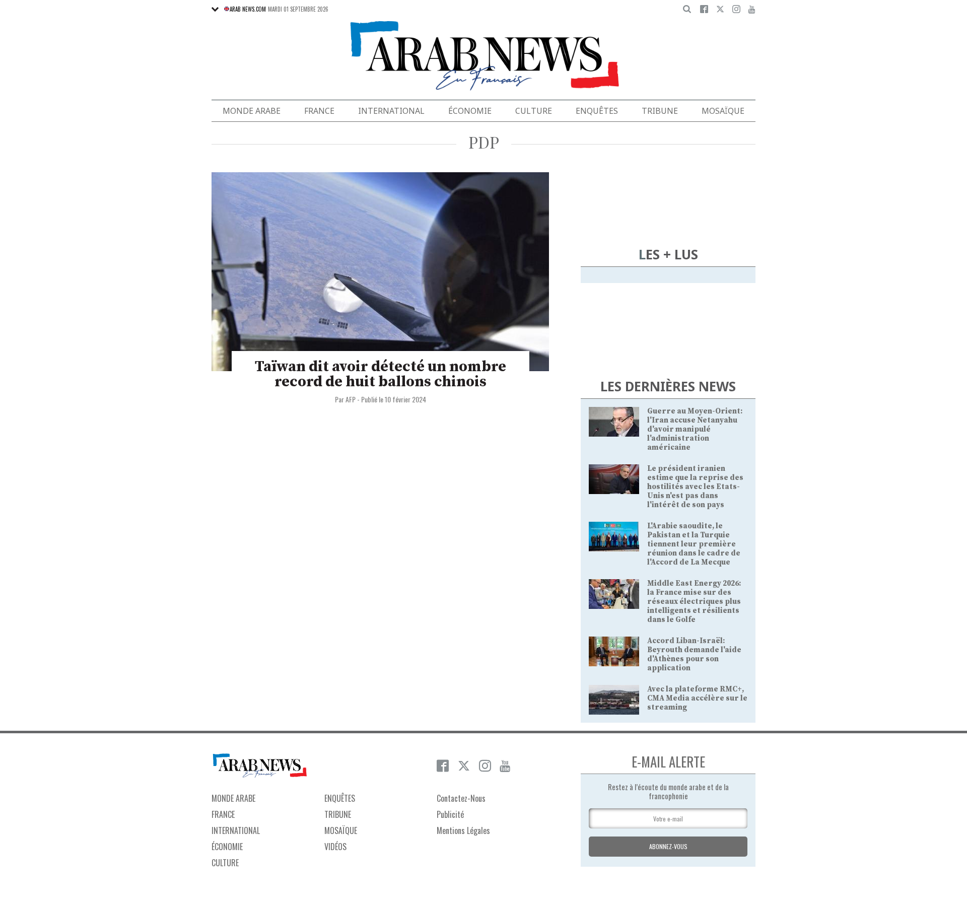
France (319, 110)
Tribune (660, 110)
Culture (533, 110)
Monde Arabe (252, 110)
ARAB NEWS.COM (248, 9)
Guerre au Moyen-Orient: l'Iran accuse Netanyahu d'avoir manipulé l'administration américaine (694, 429)
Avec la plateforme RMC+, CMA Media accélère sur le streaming (697, 698)
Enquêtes (597, 110)
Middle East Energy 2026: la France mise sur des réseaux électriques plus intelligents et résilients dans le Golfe (694, 601)
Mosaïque (723, 110)
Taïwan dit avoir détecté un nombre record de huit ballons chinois (380, 374)
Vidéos (335, 847)
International (391, 110)
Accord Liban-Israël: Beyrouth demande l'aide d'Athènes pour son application (694, 654)
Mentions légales (463, 830)
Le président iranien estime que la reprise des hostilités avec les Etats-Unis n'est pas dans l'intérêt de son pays (695, 487)
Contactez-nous (461, 798)
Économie (470, 110)
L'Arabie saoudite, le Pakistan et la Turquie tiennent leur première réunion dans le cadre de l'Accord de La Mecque (693, 544)
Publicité (450, 814)
